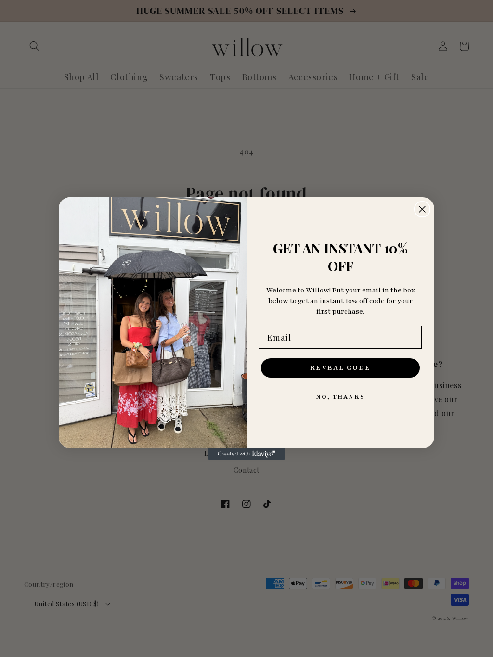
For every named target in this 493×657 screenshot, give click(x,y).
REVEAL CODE (340, 367)
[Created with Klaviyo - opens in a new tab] (246, 454)
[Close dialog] (422, 209)
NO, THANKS (340, 397)
